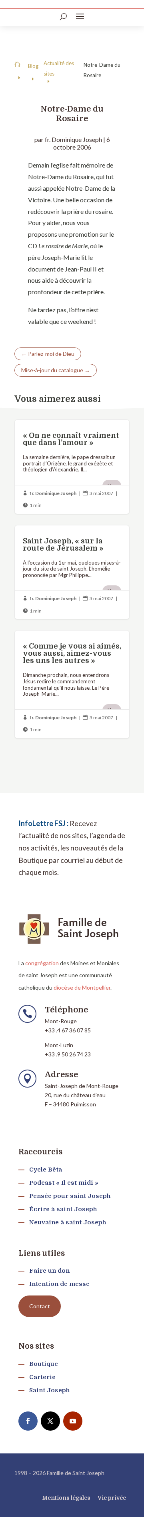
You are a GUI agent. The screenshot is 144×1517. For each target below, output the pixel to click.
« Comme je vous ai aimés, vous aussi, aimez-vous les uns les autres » (72, 684)
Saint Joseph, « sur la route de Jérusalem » (72, 572)
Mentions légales (66, 1498)
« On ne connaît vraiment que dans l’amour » (72, 467)
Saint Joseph (49, 1390)
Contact (39, 1306)
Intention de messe (59, 1283)
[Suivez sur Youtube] (72, 1421)
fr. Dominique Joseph (73, 139)
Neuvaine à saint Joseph (67, 1222)
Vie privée (112, 1498)
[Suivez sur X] (50, 1421)
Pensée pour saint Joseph (69, 1196)
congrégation (42, 963)
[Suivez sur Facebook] (28, 1421)
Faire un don (49, 1270)
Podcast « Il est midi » (63, 1182)
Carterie (42, 1377)
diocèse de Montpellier (82, 987)
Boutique (43, 1363)
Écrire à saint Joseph (63, 1209)
